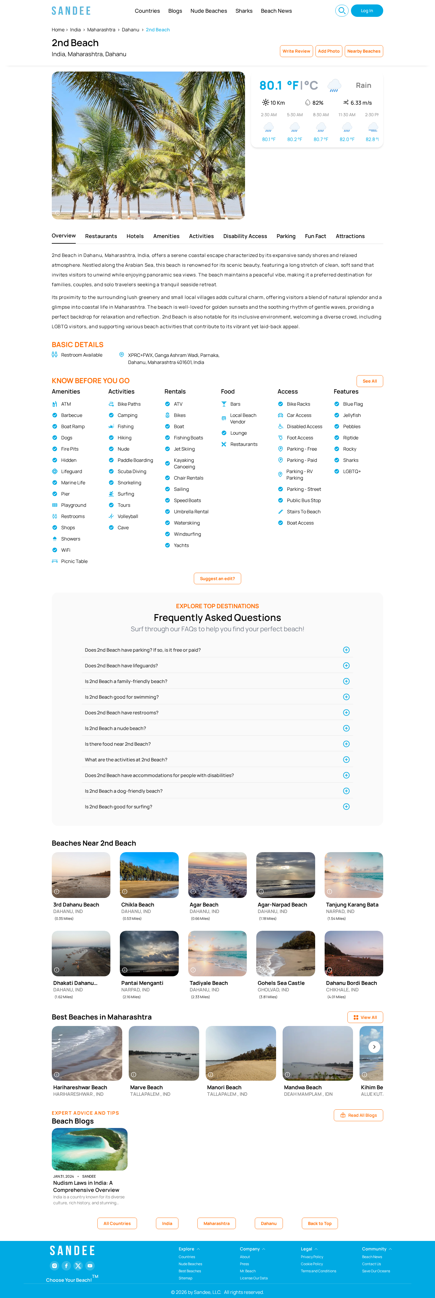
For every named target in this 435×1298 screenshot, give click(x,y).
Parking (286, 235)
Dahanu (130, 29)
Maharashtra (101, 29)
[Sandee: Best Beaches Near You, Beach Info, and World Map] (71, 11)
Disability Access (245, 235)
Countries (147, 10)
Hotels (135, 235)
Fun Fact (315, 235)
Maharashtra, (86, 54)
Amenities (166, 235)
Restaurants (101, 235)
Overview (64, 235)
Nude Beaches (209, 10)
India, (59, 54)
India (75, 29)
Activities (201, 235)
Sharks (244, 10)
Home (58, 29)
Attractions (350, 235)
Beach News (276, 10)
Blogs (175, 10)
